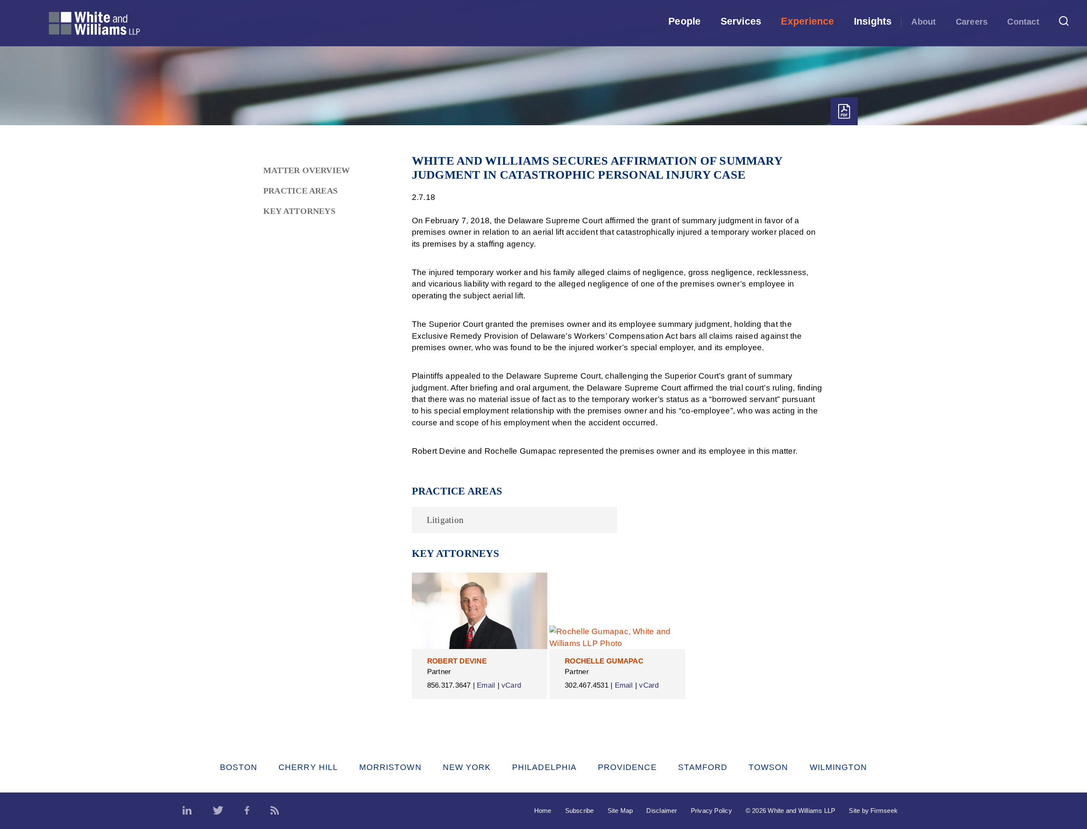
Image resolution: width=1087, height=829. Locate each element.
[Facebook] (247, 810)
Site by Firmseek (873, 810)
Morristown (390, 767)
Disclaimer (661, 810)
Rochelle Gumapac (604, 661)
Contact (1023, 21)
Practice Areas (300, 190)
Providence (627, 767)
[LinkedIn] (187, 810)
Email (486, 685)
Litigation (445, 520)
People (684, 21)
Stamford (703, 767)
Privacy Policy (711, 810)
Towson (768, 767)
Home (543, 810)
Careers (972, 21)
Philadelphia (544, 767)
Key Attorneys (299, 211)
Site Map (620, 810)
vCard (511, 685)
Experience (807, 21)
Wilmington (838, 767)
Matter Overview (306, 170)
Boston (238, 767)
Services (741, 21)
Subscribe (579, 810)
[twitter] (218, 810)
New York (467, 767)
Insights (873, 21)
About (923, 21)
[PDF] (844, 111)
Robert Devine (457, 661)
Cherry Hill (308, 767)
